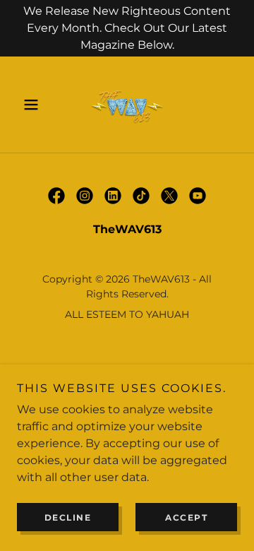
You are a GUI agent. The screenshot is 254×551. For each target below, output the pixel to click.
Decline (68, 517)
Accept (186, 517)
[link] (127, 104)
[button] (33, 104)
